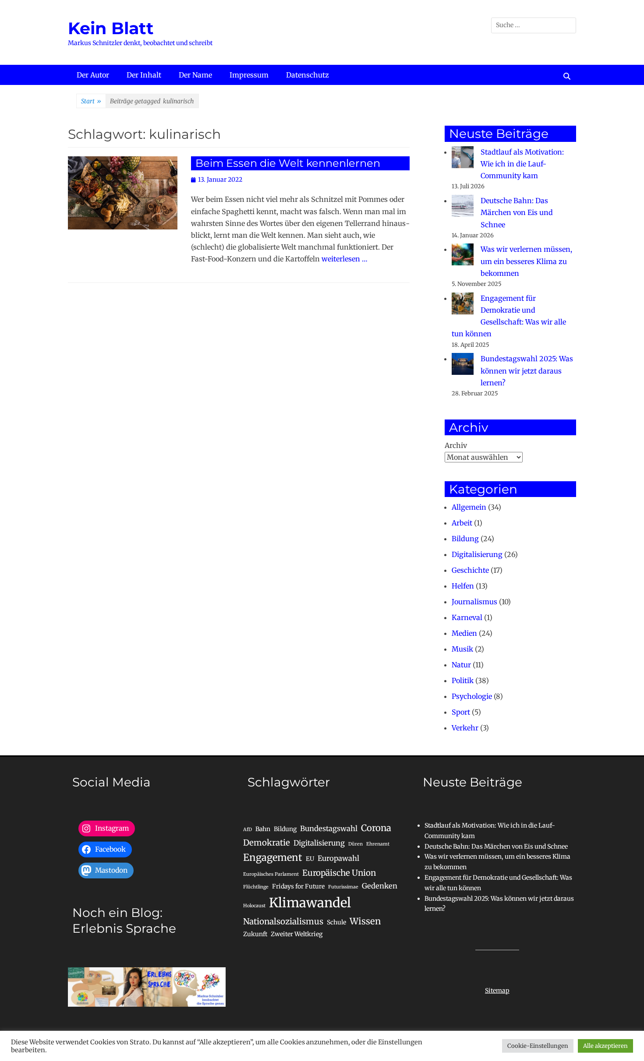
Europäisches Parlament (271, 874)
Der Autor (93, 74)
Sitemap (497, 990)
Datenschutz (307, 74)
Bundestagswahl (328, 828)
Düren (355, 844)
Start (91, 101)
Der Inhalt (144, 74)
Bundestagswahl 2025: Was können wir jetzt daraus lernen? (527, 370)
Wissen (365, 921)
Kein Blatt (111, 28)
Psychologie (472, 696)
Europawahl (338, 858)
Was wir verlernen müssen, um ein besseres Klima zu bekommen (526, 261)
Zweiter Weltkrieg (296, 934)
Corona (376, 828)
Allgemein (469, 507)
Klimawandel (310, 903)
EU (310, 859)
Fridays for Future (298, 886)
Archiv (456, 445)
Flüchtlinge (256, 887)
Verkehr (465, 727)
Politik (463, 680)
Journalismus (474, 601)
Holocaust (254, 906)
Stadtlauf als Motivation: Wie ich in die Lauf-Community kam (522, 164)
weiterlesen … (345, 258)
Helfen (463, 586)
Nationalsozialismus (283, 921)
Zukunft (255, 934)
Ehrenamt (377, 844)
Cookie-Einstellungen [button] (537, 1046)
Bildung (465, 538)
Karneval (467, 617)
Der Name (195, 74)
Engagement (272, 857)
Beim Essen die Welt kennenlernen (287, 163)
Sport (461, 712)
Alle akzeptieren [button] (605, 1046)
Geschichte (470, 570)
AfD (247, 829)
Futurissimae (343, 887)
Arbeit (462, 522)
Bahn (262, 829)
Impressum (249, 74)
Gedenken (379, 885)
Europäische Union (339, 873)
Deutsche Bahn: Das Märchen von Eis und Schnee (517, 212)
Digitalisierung (477, 554)
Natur (461, 664)
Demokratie (266, 843)
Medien (464, 633)
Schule (336, 922)
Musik (462, 649)
